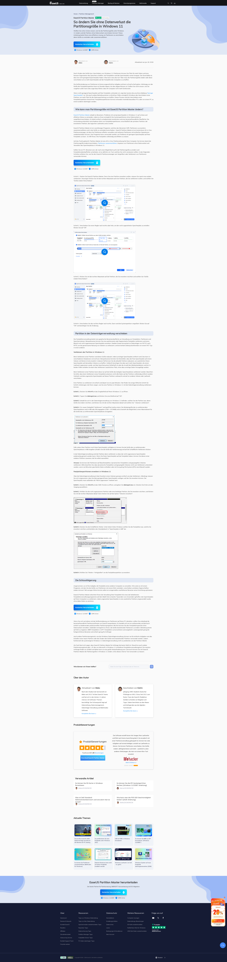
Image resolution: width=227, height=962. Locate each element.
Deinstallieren (110, 918)
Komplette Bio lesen (88, 713)
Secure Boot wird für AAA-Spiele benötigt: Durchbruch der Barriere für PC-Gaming (82, 840)
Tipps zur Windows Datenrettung (88, 918)
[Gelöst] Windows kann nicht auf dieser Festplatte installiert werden (103, 864)
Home (75, 14)
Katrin (111, 63)
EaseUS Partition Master (82, 115)
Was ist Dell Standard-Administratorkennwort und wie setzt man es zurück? (92, 800)
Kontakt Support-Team (67, 941)
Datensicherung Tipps (84, 931)
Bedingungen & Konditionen (114, 931)
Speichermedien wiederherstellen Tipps (89, 924)
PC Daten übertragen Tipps (86, 941)
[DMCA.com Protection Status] (70, 957)
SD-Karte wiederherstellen (134, 924)
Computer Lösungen (133, 918)
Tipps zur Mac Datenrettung (86, 921)
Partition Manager (98, 3)
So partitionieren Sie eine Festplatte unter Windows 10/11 (102, 840)
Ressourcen (83, 913)
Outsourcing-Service (66, 937)
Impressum (63, 918)
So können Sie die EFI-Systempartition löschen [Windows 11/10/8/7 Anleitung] (132, 784)
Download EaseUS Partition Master (92, 759)
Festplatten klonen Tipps (85, 937)
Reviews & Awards (65, 921)
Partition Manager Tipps (85, 934)
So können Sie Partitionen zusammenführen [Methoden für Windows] (82, 864)
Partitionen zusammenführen (107, 143)
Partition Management (86, 14)
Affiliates (62, 931)
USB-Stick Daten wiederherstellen (137, 931)
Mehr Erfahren (130, 762)
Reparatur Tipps (83, 928)
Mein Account (110, 934)
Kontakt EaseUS (65, 924)
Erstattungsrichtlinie (111, 921)
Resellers (62, 928)
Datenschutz (109, 924)
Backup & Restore (113, 3)
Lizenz (108, 928)
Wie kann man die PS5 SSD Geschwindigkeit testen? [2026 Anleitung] (134, 799)
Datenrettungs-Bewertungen (135, 921)
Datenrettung (83, 3)
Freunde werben (65, 944)
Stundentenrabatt (65, 934)
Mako (80, 63)
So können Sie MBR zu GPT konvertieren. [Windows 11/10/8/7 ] (143, 840)
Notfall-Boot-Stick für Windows (136, 928)
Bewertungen (99, 753)
